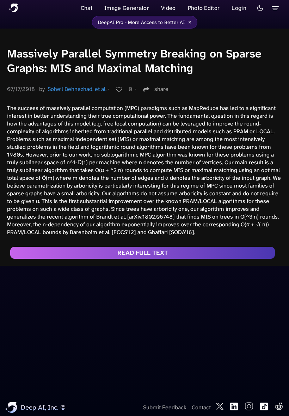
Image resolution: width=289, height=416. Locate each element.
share (161, 89)
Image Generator (126, 8)
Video (168, 8)
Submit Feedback (164, 407)
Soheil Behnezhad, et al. (77, 89)
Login (239, 8)
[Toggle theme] (260, 8)
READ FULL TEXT (142, 253)
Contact (201, 407)
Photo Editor (204, 8)
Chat (86, 8)
